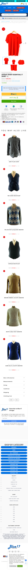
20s (14, 507)
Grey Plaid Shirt (14, 161)
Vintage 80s (14, 470)
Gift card (16, 10)
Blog (22, 10)
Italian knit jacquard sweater (14, 229)
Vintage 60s (14, 464)
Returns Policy (14, 531)
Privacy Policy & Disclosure (13, 488)
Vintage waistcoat (14, 263)
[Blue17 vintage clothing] (4, 3)
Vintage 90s (14, 473)
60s (14, 515)
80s (14, 519)
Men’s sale (8, 10)
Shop (4, 7)
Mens (17, 399)
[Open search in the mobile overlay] (14, 14)
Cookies (14, 486)
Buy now (13, 101)
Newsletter (14, 482)
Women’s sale (20, 7)
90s (14, 521)
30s (14, 509)
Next (26, 44)
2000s (11, 399)
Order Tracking (14, 500)
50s (14, 513)
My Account (14, 496)
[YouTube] (15, 552)
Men (14, 7)
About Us (14, 477)
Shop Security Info (14, 498)
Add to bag (13, 97)
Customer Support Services (14, 527)
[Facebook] (9, 552)
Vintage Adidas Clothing (6, 22)
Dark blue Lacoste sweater (13, 365)
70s (14, 517)
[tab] (14, 378)
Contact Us (14, 484)
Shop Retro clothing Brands (20, 21)
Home (12, 21)
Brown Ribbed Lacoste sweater (14, 297)
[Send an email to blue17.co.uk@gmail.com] (23, 4)
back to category (6, 21)
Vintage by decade (14, 455)
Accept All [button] (20, 566)
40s (14, 511)
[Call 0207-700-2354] (26, 4)
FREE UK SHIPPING (21, 1)
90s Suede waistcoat (14, 195)
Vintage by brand (14, 458)
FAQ (14, 529)
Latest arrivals (14, 461)
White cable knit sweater (14, 331)
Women (9, 7)
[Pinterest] (18, 552)
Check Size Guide (16, 81)
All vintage (14, 453)
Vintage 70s (14, 467)
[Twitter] (12, 552)
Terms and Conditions (14, 490)
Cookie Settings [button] (13, 566)
